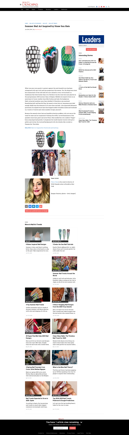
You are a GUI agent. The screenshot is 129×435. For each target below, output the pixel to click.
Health (80, 85)
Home (26, 23)
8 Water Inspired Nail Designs (36, 244)
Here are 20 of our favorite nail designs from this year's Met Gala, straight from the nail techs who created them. (37, 342)
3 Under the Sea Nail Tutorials (63, 244)
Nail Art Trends (53, 23)
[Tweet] (37, 206)
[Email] (26, 206)
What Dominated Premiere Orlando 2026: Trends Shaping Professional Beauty (87, 112)
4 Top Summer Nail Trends (35, 305)
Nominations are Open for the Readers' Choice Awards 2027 (87, 96)
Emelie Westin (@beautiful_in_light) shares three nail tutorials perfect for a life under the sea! (64, 249)
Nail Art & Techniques (35, 23)
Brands (80, 58)
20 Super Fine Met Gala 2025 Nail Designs (37, 337)
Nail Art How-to (57, 241)
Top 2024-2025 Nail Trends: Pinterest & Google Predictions (63, 399)
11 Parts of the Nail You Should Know (87, 88)
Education (81, 75)
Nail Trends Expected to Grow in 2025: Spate (37, 399)
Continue (72, 428)
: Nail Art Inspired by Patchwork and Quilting (41, 128)
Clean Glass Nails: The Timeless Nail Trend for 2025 (88, 121)
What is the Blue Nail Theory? (63, 367)
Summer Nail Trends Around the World (64, 274)
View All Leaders (91, 49)
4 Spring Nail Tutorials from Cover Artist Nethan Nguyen (35, 368)
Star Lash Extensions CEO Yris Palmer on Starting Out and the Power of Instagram (87, 62)
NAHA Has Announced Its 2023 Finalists (87, 70)
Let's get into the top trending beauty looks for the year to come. (64, 404)
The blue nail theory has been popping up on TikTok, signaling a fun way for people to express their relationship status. (64, 371)
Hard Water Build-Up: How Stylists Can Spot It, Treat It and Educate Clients (88, 79)
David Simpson (38, 29)
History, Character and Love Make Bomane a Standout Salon (88, 103)
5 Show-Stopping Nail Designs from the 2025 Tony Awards (63, 306)
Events (80, 68)
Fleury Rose (54, 182)
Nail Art (45, 23)
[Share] (30, 206)
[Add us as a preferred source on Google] (40, 206)
